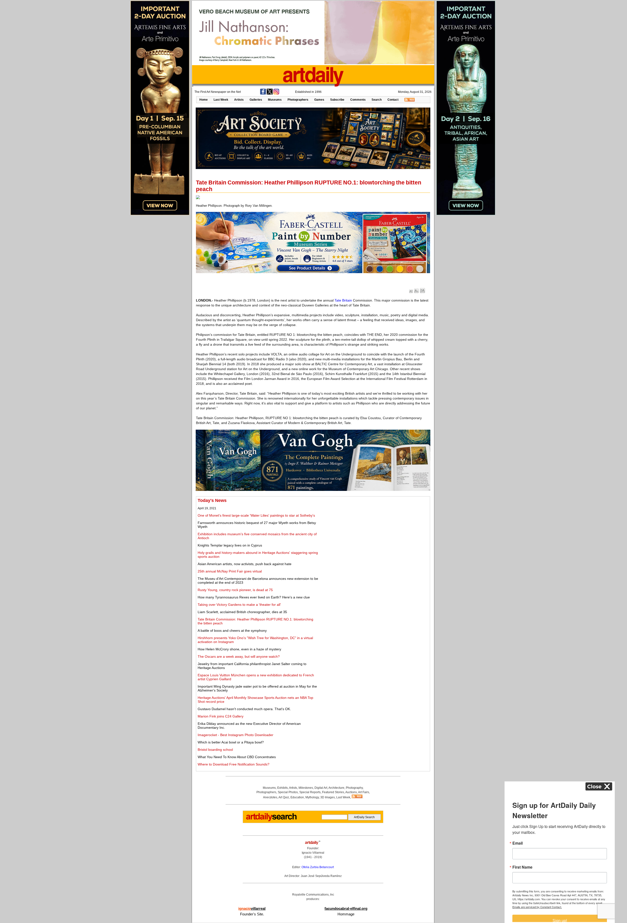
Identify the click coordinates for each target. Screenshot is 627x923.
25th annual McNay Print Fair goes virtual (230, 571)
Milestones (306, 787)
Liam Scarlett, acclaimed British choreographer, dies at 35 (242, 612)
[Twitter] (270, 93)
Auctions (351, 792)
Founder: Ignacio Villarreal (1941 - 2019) (313, 853)
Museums (275, 99)
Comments (358, 99)
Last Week (221, 99)
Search (377, 99)
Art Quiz (283, 797)
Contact (392, 99)
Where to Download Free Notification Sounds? (233, 764)
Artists (239, 99)
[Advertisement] (374, 532)
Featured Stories (333, 792)
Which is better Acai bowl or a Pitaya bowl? (231, 742)
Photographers (298, 99)
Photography (354, 787)
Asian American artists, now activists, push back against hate (244, 564)
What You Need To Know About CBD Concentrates (237, 757)
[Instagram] (276, 93)
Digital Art (320, 787)
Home (203, 99)
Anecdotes (270, 797)
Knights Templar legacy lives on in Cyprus (230, 545)
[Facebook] (263, 93)
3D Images (327, 797)
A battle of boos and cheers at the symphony (232, 630)
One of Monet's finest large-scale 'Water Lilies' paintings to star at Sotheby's (256, 515)
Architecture (336, 787)
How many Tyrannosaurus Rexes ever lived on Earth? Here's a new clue (254, 597)
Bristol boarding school (215, 750)
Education (297, 797)
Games (319, 99)
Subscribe (337, 99)
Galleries (256, 99)
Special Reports (310, 792)
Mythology (312, 797)
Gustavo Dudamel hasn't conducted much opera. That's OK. (244, 709)
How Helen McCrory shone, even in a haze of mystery (239, 649)
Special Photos (288, 792)
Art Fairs (363, 792)
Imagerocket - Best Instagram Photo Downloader (235, 735)
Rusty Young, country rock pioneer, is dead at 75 (235, 590)
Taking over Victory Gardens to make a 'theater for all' (239, 605)
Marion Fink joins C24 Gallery (220, 716)
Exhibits (282, 787)
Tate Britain (343, 300)
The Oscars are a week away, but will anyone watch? (239, 656)
